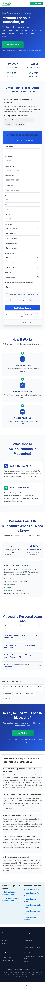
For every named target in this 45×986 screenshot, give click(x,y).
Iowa (20, 13)
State (7, 205)
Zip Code (8, 214)
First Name (9, 147)
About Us (5, 937)
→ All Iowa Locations (32, 889)
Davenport (9, 120)
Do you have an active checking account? (19, 282)
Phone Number (10, 175)
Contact (4, 944)
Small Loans (28, 940)
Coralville (8, 124)
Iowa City (19, 120)
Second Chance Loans (31, 937)
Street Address (10, 185)
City (6, 195)
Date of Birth (9, 272)
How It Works (6, 940)
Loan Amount (9, 224)
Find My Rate (36, 3)
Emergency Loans (30, 944)
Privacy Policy (34, 294)
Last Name (9, 156)
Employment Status (12, 263)
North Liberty (19, 124)
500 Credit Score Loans (32, 947)
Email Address (10, 166)
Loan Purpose (10, 233)
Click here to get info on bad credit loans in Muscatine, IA (22, 688)
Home (4, 13)
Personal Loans (12, 13)
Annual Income (10, 253)
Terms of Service (22, 294)
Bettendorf (29, 120)
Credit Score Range (11, 243)
